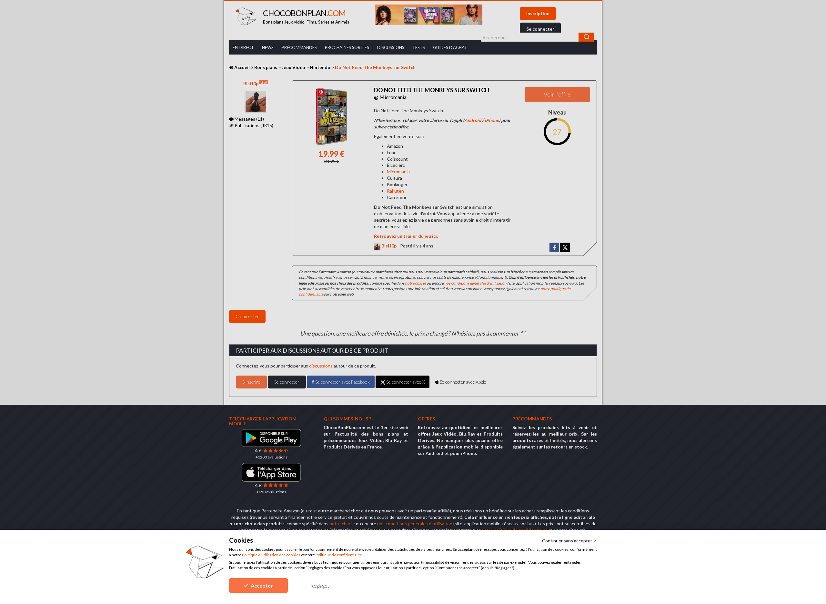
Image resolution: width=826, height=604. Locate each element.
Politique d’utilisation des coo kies (271, 554)
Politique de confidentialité (339, 554)
